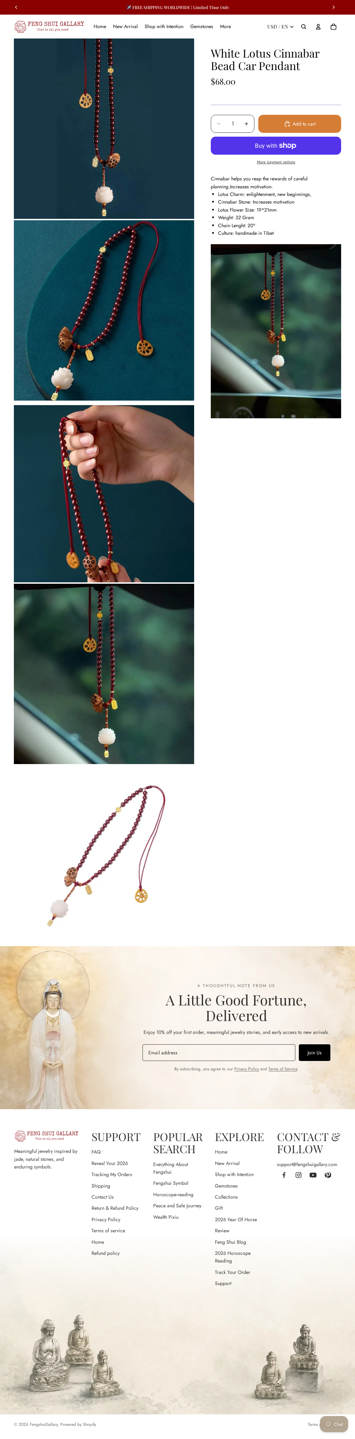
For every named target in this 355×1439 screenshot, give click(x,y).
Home (98, 1242)
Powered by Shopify (78, 1424)
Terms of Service (282, 1069)
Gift (219, 1208)
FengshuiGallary (44, 1424)
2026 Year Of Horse (236, 1219)
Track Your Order (232, 1272)
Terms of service (108, 1230)
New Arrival (227, 1163)
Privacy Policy (246, 1069)
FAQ (96, 1151)
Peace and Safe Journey (177, 1205)
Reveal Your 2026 (110, 1163)
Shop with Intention (234, 1174)
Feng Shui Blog (230, 1242)
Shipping (101, 1185)
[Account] (318, 26)
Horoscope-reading (173, 1194)
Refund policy (106, 1253)
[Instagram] (298, 1175)
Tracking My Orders (112, 1174)
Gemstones (226, 1185)
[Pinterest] (328, 1175)
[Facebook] (284, 1175)
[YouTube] (313, 1175)
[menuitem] (225, 26)
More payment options (276, 162)
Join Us (315, 1052)
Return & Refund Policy (115, 1208)
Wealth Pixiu (166, 1217)
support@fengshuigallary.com (307, 1164)
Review (222, 1230)
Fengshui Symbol (170, 1183)
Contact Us (103, 1196)
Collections (226, 1196)
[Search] (303, 26)
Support (223, 1283)
